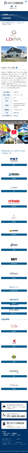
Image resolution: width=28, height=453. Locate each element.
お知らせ (19, 439)
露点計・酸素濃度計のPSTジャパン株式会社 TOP (13, 22)
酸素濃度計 (14, 433)
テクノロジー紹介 (6, 442)
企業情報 (5, 444)
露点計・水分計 (7, 433)
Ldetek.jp (15, 115)
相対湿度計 (6, 435)
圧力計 (19, 435)
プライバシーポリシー (13, 444)
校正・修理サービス (7, 439)
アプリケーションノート (8, 440)
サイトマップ (23, 444)
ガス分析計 (13, 435)
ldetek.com (16, 112)
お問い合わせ (19, 442)
